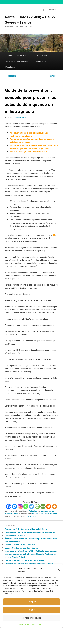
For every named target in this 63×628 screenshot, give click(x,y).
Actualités (33, 510)
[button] (58, 569)
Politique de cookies (27, 624)
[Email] (43, 506)
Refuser (31, 609)
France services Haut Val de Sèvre (20, 544)
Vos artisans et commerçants (16, 61)
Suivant (54, 75)
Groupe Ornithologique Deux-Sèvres (21, 547)
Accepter (31, 601)
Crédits (39, 624)
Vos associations (39, 61)
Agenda (8, 55)
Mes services (21, 55)
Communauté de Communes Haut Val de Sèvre (26, 529)
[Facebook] (8, 506)
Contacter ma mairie (39, 55)
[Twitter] (31, 506)
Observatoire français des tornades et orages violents (29, 563)
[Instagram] (20, 506)
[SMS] (37, 506)
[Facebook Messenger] (14, 506)
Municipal (45, 513)
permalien (32, 516)
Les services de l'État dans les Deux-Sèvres (24, 560)
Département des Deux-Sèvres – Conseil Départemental (30, 532)
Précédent (10, 75)
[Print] (48, 506)
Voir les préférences (31, 618)
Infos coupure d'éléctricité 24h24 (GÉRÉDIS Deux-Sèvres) (31, 550)
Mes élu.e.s (10, 67)
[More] (54, 506)
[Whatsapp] (25, 506)
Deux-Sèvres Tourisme (15, 535)
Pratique (53, 513)
